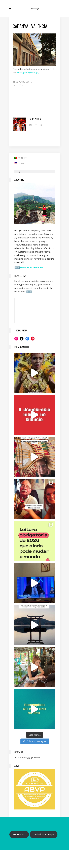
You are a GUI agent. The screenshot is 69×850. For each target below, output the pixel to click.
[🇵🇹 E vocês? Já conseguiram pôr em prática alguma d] (34, 709)
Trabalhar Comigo (43, 834)
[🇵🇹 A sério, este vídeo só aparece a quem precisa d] (34, 625)
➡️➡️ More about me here (29, 267)
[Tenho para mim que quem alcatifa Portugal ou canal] (34, 583)
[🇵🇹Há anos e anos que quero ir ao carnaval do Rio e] (34, 373)
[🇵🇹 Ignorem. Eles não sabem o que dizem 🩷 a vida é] (34, 457)
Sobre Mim (19, 834)
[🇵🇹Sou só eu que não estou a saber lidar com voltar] (34, 667)
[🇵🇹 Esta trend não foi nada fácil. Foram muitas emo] (34, 499)
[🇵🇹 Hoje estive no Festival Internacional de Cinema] (34, 541)
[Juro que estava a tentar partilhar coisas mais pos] (34, 415)
